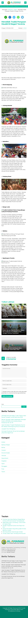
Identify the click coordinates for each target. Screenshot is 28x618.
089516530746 (11, 550)
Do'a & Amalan (5, 453)
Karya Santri (4, 458)
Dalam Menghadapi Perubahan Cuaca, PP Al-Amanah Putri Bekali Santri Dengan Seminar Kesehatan (13, 332)
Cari (2, 404)
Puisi (2, 469)
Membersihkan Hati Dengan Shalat (13, 532)
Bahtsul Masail (5, 444)
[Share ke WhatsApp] (18, 17)
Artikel (15, 9)
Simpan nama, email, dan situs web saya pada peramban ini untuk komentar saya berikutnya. (14, 392)
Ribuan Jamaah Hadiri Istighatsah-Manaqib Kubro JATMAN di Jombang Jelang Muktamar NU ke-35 (13, 421)
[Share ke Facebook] (10, 17)
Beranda (10, 9)
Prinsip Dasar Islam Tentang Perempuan (14, 533)
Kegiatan (4, 461)
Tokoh (3, 471)
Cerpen (3, 450)
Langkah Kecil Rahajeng (8, 429)
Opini (2, 463)
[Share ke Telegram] (22, 17)
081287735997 (11, 552)
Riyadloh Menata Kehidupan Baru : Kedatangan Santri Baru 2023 (12, 348)
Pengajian (4, 466)
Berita (3, 447)
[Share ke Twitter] (14, 17)
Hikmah (3, 455)
